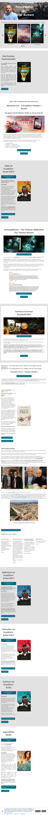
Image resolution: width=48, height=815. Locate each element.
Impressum (16, 813)
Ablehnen (44, 811)
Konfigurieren (22, 813)
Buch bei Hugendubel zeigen (7, 440)
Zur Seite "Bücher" (5, 790)
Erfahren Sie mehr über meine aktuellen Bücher (11, 530)
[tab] (21, 46)
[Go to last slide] (3, 35)
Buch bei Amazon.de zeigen (7, 437)
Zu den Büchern (5, 88)
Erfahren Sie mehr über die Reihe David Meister (8, 787)
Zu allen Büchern (24, 153)
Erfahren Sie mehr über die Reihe (24, 150)
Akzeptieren (38, 811)
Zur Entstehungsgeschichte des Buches (24, 293)
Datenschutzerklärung (8, 813)
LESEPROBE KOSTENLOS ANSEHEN (9, 177)
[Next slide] (45, 35)
